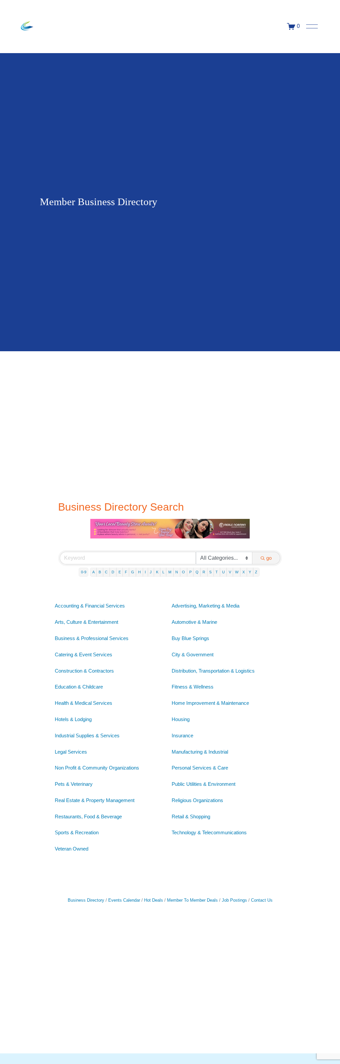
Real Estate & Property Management (94, 800)
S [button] (210, 572)
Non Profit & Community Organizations (97, 768)
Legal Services (71, 752)
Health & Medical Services (83, 703)
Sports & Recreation (77, 832)
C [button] (106, 572)
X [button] (243, 572)
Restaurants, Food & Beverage (88, 816)
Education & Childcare (79, 687)
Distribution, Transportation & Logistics (213, 671)
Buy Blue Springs (190, 638)
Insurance (182, 735)
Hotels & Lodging (73, 719)
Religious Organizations (197, 800)
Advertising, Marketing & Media (205, 606)
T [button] (216, 572)
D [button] (113, 572)
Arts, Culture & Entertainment (86, 622)
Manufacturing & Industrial (200, 752)
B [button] (100, 572)
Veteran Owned (71, 849)
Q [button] (197, 572)
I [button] (145, 572)
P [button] (190, 572)
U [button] (223, 572)
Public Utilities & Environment (203, 784)
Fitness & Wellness (192, 687)
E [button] (120, 572)
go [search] (269, 558)
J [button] (151, 572)
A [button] (93, 572)
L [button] (163, 572)
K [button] (157, 572)
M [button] (169, 572)
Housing (181, 719)
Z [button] (256, 572)
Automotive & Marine (194, 622)
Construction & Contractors (84, 671)
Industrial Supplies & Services (87, 735)
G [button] (132, 572)
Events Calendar (124, 900)
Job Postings (234, 900)
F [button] (126, 572)
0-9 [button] (83, 572)
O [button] (183, 572)
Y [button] (250, 572)
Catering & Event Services (83, 654)
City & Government (192, 654)
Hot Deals (153, 900)
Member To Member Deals (192, 900)
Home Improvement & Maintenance (210, 703)
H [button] (139, 572)
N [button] (176, 572)
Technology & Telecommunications (209, 832)
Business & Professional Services (91, 638)
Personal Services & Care (200, 768)
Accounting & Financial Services (90, 606)
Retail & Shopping (191, 816)
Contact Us (262, 900)
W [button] (236, 572)
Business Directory (86, 900)
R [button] (204, 572)
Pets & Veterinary (74, 784)
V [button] (230, 572)
